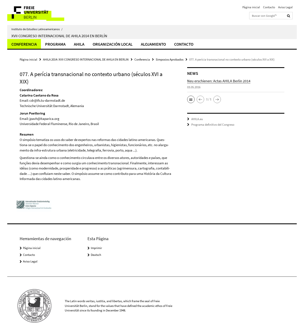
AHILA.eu (197, 119)
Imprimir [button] (96, 248)
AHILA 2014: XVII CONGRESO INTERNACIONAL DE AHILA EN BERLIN (86, 59)
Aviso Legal (285, 7)
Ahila (79, 44)
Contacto (269, 7)
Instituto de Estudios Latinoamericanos (36, 29)
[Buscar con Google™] (288, 15)
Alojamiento (153, 44)
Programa (55, 44)
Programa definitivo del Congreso (212, 124)
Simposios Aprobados (169, 59)
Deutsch (96, 255)
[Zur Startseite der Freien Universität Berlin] (42, 12)
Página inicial (251, 7)
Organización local (113, 44)
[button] (191, 99)
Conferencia (24, 44)
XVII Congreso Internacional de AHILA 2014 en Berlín (59, 35)
